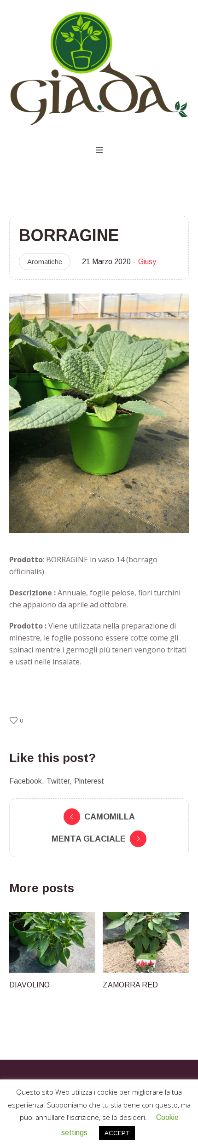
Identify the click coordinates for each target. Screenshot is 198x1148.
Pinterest (89, 781)
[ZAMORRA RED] (77, 942)
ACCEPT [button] (117, 1133)
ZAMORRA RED (61, 985)
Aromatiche (44, 261)
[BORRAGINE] (99, 412)
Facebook (25, 781)
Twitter (58, 781)
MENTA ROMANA (158, 985)
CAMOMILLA (109, 816)
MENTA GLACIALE (89, 838)
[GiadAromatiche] (99, 69)
